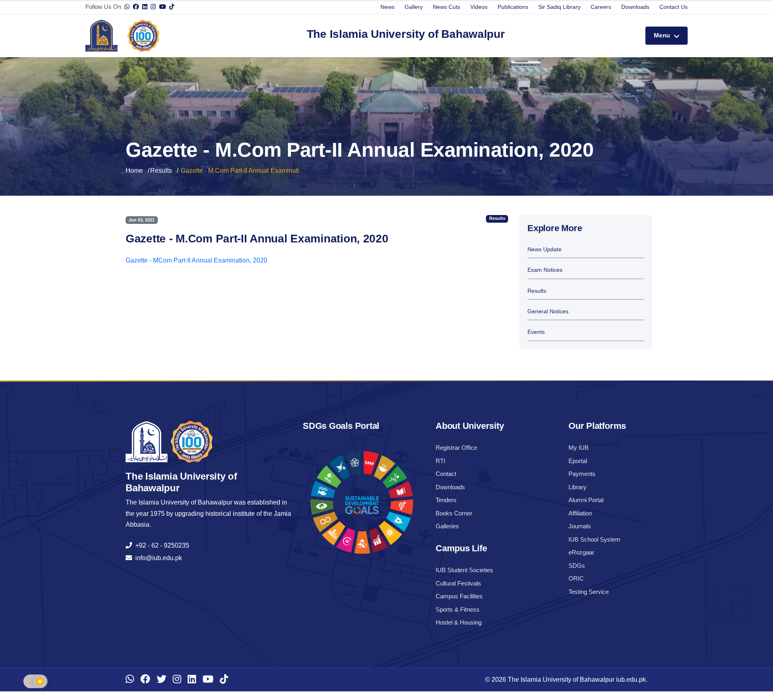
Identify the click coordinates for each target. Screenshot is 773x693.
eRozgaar (581, 552)
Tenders (446, 499)
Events (536, 332)
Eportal (577, 460)
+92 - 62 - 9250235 (160, 545)
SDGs (576, 565)
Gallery (414, 7)
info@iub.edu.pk (157, 557)
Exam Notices (544, 270)
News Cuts (446, 7)
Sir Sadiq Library (559, 7)
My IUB (578, 447)
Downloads (635, 7)
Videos (479, 7)
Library (577, 487)
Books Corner (454, 513)
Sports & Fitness (458, 609)
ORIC (576, 578)
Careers (601, 7)
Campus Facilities (459, 596)
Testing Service (588, 591)
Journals (579, 526)
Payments (581, 473)
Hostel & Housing (459, 622)
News (387, 7)
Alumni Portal (586, 499)
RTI (440, 460)
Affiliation (580, 513)
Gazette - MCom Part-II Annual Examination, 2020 (196, 260)
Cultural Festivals (458, 583)
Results (161, 170)
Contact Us (673, 7)
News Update (544, 249)
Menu (663, 35)
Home (134, 170)
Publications (513, 7)
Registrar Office (456, 447)
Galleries (447, 526)
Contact (446, 473)
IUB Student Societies (464, 570)
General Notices (547, 311)
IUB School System (594, 539)
